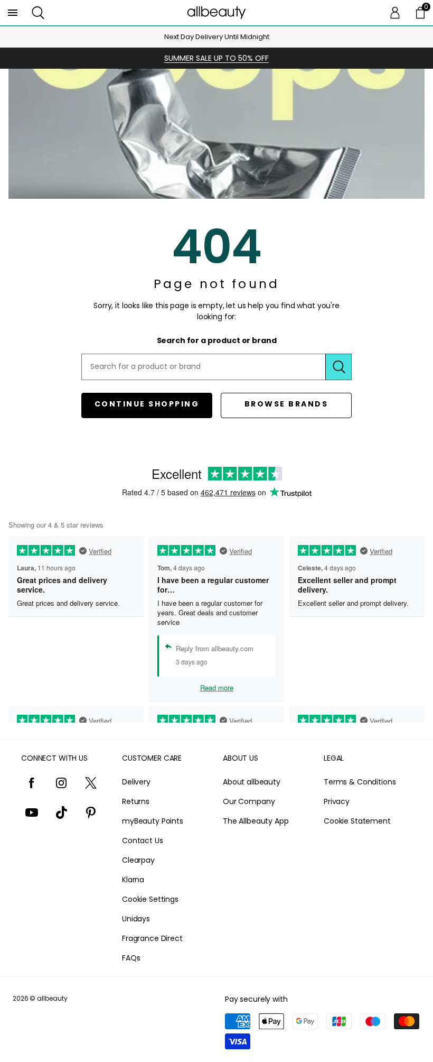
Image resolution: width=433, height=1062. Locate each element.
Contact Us (142, 840)
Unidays (136, 918)
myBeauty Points (152, 821)
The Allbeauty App (256, 821)
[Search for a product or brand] (338, 367)
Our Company (249, 801)
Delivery (136, 782)
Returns (135, 801)
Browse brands (286, 404)
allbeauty (52, 998)
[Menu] (12, 12)
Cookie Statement (357, 821)
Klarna (133, 879)
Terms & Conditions (360, 782)
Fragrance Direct (152, 938)
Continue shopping (147, 404)
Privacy (337, 801)
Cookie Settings (150, 899)
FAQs (131, 958)
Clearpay (138, 860)
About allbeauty (251, 782)
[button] (38, 12)
